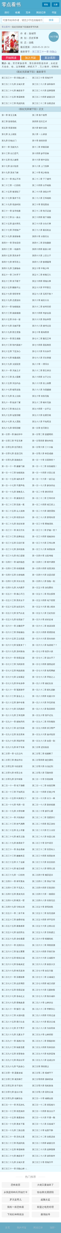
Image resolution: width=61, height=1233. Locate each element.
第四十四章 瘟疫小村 (41, 249)
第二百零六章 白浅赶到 (42, 766)
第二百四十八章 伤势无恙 (43, 900)
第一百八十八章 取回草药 (43, 709)
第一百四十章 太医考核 (42, 555)
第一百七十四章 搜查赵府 (43, 664)
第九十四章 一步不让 (41, 409)
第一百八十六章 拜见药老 (43, 702)
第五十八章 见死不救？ (42, 294)
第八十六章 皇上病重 (41, 383)
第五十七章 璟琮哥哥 (11, 294)
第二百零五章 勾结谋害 (12, 766)
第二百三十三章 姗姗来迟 (13, 856)
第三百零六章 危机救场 (42, 1085)
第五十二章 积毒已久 (41, 275)
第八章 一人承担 (39, 134)
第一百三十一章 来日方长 (13, 530)
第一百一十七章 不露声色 (13, 485)
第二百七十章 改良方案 (42, 971)
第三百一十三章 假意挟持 (13, 1111)
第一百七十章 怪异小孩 (42, 651)
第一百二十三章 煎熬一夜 (13, 504)
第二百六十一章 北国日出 (13, 945)
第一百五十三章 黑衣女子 (13, 600)
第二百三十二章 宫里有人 (43, 849)
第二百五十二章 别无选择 (43, 913)
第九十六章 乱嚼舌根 (41, 415)
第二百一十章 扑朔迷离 (42, 779)
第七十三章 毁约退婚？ (12, 345)
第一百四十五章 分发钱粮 (13, 575)
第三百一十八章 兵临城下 (43, 1124)
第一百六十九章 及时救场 (13, 651)
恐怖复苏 (15, 1185)
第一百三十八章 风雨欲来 (43, 549)
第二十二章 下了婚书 (41, 179)
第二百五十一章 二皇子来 (13, 913)
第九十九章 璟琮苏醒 (11, 428)
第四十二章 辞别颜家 (41, 243)
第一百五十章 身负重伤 (42, 587)
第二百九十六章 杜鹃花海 (43, 1054)
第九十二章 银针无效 (41, 402)
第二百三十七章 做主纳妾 (13, 868)
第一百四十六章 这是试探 (43, 575)
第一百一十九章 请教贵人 (13, 492)
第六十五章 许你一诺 (11, 319)
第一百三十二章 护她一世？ (44, 530)
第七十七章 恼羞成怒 (11, 358)
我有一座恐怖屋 (15, 1207)
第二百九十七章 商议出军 (13, 1060)
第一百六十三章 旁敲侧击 (13, 632)
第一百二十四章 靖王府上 (43, 504)
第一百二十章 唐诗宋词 (42, 492)
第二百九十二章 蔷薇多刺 (43, 1041)
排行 (7, 12)
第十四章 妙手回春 (40, 153)
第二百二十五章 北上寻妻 (13, 830)
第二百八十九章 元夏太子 (13, 1034)
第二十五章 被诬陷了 (11, 192)
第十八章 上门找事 (40, 166)
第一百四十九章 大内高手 (13, 587)
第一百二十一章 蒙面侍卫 (13, 498)
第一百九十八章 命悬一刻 (43, 741)
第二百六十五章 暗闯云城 (13, 958)
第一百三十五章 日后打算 (13, 543)
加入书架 (30, 57)
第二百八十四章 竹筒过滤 (43, 1015)
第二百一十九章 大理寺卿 (13, 811)
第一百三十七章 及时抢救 (13, 549)
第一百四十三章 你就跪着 (13, 568)
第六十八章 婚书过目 (41, 326)
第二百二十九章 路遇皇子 (13, 843)
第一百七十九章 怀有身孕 (13, 683)
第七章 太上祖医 (9, 134)
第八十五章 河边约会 (11, 383)
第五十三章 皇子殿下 (11, 281)
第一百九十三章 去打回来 (13, 728)
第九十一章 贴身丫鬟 (11, 402)
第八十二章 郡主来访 (41, 370)
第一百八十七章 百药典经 (13, 709)
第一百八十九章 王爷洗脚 (13, 715)
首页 (7, 1227)
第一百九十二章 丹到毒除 (43, 722)
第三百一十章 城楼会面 (42, 1098)
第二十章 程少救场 (40, 172)
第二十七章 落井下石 (11, 198)
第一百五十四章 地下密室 (43, 600)
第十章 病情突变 (39, 140)
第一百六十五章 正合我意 (13, 639)
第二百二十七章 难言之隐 (13, 836)
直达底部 (50, 57)
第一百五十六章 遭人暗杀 (43, 607)
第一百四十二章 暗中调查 (43, 562)
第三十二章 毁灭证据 (41, 211)
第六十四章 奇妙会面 (41, 313)
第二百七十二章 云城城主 (43, 977)
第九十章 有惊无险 (40, 396)
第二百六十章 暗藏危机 (42, 939)
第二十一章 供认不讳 (11, 179)
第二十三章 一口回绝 (11, 185)
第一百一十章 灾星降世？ (43, 460)
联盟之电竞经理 (45, 1207)
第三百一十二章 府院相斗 (43, 1105)
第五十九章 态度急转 (11, 300)
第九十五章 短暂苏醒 (11, 415)
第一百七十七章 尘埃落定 (13, 677)
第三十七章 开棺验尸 (11, 230)
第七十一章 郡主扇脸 (11, 338)
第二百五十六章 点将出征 (43, 926)
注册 (56, 4)
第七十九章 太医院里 (11, 364)
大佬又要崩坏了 (45, 1185)
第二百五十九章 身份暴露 (13, 939)
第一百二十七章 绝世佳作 (13, 517)
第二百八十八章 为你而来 (43, 1028)
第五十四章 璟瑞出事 (41, 281)
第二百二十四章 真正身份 (43, 824)
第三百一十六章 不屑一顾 (43, 1117)
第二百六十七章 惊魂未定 (13, 964)
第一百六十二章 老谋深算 (43, 626)
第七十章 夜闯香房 (40, 332)
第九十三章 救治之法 (11, 409)
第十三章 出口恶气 (10, 153)
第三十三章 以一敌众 (11, 217)
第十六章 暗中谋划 (40, 160)
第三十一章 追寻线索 (11, 211)
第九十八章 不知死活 (41, 421)
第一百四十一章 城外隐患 (13, 562)
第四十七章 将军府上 (11, 262)
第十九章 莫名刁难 (10, 172)
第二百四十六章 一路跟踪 (43, 894)
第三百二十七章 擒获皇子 (13, 90)
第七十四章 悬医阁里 (41, 345)
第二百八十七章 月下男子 (13, 1028)
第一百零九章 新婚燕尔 (12, 460)
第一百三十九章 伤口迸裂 (13, 555)
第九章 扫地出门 (9, 140)
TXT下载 (53, 36)
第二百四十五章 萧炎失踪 (13, 894)
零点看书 (11, 4)
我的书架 (21, 1227)
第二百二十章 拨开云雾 (42, 811)
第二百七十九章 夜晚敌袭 (13, 1002)
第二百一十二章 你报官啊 (43, 785)
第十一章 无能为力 (10, 147)
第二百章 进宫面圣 (40, 747)
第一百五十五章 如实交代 (13, 607)
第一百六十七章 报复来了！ (14, 645)
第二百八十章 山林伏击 (42, 1002)
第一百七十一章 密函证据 (13, 658)
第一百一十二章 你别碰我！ (44, 466)
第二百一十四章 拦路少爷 (43, 792)
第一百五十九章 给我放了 (13, 619)
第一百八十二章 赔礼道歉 (43, 690)
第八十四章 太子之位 (41, 377)
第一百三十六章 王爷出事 (43, 543)
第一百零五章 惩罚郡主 (12, 447)
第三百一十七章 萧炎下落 (13, 1124)
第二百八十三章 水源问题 (13, 1015)
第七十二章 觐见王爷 (41, 338)
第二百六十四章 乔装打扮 (43, 951)
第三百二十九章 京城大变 (13, 84)
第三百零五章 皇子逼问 (12, 1085)
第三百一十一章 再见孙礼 (13, 1105)
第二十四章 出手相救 (41, 185)
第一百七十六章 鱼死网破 (43, 670)
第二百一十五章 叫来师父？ (14, 798)
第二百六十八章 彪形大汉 (43, 964)
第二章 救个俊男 (39, 115)
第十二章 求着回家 (40, 147)
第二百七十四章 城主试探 (43, 983)
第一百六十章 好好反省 (42, 619)
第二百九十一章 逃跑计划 (13, 1041)
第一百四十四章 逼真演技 (43, 568)
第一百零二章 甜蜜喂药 (42, 434)
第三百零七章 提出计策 (12, 1092)
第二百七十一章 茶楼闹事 (13, 977)
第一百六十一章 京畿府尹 (13, 626)
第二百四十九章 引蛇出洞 (13, 907)
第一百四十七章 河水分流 (13, 581)
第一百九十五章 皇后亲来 (13, 734)
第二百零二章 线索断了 (42, 753)
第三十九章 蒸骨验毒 (11, 236)
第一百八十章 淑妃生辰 (42, 683)
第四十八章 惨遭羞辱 (41, 262)
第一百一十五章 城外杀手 (13, 479)
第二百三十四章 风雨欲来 (43, 856)
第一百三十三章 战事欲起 (13, 536)
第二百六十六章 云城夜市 (43, 958)
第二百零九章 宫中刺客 (12, 779)
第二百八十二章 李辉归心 (43, 1009)
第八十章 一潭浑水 (40, 364)
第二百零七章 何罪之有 (12, 773)
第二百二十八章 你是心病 (43, 836)
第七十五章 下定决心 (11, 351)
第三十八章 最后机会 (41, 230)
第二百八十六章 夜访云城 (43, 1022)
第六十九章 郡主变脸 (11, 332)
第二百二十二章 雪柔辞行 (43, 817)
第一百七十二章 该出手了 (43, 658)
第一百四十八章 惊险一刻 (43, 581)
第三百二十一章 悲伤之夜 (13, 1137)
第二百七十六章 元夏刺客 (43, 990)
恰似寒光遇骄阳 (45, 1192)
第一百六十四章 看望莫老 (43, 632)
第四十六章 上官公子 (41, 255)
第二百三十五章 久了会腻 (13, 862)
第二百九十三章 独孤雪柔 (13, 1047)
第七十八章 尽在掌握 (41, 358)
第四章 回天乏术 (39, 121)
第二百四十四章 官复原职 (43, 888)
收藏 (17, 12)
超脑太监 (45, 1199)
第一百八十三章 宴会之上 (13, 696)
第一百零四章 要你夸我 (42, 441)
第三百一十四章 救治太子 (43, 1111)
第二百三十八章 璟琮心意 (43, 868)
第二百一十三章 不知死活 (13, 792)
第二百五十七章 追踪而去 (13, 932)
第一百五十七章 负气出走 (13, 613)
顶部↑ (53, 1227)
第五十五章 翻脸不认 (11, 287)
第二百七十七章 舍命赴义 (13, 996)
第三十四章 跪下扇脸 (41, 217)
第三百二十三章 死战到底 (13, 103)
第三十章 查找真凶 (40, 204)
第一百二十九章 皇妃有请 (13, 524)
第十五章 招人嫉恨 (10, 160)
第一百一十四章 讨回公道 (43, 472)
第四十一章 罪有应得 (11, 243)
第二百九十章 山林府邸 (42, 1034)
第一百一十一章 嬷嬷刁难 (13, 466)
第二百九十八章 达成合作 (43, 1060)
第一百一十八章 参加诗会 (43, 485)
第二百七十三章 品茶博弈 (13, 983)
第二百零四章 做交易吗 (42, 760)
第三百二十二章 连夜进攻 (43, 103)
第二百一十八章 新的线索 (43, 805)
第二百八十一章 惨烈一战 (13, 1009)
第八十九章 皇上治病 (11, 396)
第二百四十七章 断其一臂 (13, 900)
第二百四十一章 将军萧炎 (13, 881)
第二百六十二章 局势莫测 (43, 945)
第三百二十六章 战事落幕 (43, 90)
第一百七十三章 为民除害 (13, 664)
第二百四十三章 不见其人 (13, 888)
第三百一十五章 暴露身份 (13, 1117)
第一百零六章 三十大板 (42, 447)
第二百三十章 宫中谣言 (42, 843)
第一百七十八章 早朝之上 (43, 677)
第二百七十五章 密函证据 (13, 990)
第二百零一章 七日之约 (12, 753)
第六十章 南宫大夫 (40, 300)
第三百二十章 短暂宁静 (42, 1130)
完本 (28, 12)
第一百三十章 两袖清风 (42, 524)
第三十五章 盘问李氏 (11, 223)
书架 (54, 12)
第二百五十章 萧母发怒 (42, 907)
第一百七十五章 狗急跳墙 (13, 670)
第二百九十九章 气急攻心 (13, 1066)
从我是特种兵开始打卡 (15, 1192)
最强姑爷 (45, 1214)
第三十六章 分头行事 (41, 223)
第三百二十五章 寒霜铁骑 (13, 97)
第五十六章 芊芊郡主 (41, 287)
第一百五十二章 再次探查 (43, 594)
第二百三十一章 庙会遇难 (13, 849)
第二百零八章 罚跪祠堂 (42, 773)
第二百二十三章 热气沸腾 (13, 824)
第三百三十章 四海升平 (42, 78)
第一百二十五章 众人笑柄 (13, 511)
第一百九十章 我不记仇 (42, 715)
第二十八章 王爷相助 (41, 198)
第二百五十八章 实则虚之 (43, 932)
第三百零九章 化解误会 (12, 1098)
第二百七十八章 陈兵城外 (43, 996)
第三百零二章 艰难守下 (42, 1073)
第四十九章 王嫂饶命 (11, 268)
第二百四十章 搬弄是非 (42, 875)
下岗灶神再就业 (15, 1214)
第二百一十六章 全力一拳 (43, 798)
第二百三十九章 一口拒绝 (13, 875)
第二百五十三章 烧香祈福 (13, 919)
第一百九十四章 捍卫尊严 (43, 728)
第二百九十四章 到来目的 (43, 1047)
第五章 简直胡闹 (9, 128)
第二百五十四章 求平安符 (43, 919)
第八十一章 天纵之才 (11, 370)
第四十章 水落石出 (40, 236)
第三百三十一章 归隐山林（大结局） (18, 78)
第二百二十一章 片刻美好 (13, 817)
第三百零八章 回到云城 (42, 1092)
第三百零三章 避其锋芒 (12, 1079)
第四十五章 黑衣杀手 (11, 255)
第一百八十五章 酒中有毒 (13, 702)
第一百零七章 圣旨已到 (12, 453)
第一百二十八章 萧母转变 (43, 517)
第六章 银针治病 (39, 128)
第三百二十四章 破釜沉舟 (43, 97)
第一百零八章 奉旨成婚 (42, 453)
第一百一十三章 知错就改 (13, 472)
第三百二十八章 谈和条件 (43, 84)
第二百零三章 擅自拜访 (12, 760)
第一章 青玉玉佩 (9, 115)
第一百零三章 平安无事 (12, 441)
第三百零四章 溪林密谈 (42, 1079)
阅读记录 (41, 12)
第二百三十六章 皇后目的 (43, 862)
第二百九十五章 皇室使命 (13, 1054)
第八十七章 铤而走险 (11, 389)
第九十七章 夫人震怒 (11, 421)
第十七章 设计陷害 (10, 166)
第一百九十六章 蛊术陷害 (43, 734)
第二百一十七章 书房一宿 (13, 805)
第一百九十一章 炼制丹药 (13, 722)
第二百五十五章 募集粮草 (13, 926)
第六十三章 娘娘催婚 (11, 313)
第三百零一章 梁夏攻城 (12, 1073)
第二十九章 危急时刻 (11, 204)
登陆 (46, 4)
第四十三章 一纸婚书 (11, 249)
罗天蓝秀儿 (16, 1199)
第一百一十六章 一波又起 (43, 479)
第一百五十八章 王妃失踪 (43, 613)
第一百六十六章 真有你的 (43, 639)
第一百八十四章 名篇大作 (43, 696)
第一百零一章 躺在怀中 (12, 434)
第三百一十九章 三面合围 (13, 1130)
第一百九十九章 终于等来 (13, 747)
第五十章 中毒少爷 (40, 268)
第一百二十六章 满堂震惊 (43, 511)
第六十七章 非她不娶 (11, 326)
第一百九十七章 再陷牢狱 (13, 741)
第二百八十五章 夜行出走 (13, 1022)
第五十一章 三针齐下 (11, 275)
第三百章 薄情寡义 (40, 1066)
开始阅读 (11, 57)
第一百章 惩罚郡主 (40, 428)
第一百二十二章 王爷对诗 (43, 498)
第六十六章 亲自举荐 (41, 319)
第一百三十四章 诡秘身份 (43, 536)
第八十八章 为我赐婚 (41, 389)
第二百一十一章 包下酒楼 (13, 785)
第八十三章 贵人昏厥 (11, 377)
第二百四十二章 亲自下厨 (43, 881)
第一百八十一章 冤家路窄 (13, 690)
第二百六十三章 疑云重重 (13, 951)
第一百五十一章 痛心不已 (13, 594)
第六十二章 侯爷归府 (41, 306)
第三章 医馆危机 (9, 121)
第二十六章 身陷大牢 (41, 192)
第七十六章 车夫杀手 (41, 351)
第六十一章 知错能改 (11, 306)
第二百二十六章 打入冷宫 (43, 830)
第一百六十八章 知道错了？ (44, 645)
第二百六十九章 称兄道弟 (13, 971)
